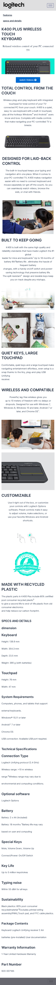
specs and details (12, 20)
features (7, 15)
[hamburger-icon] (50, 5)
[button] (28, 80)
